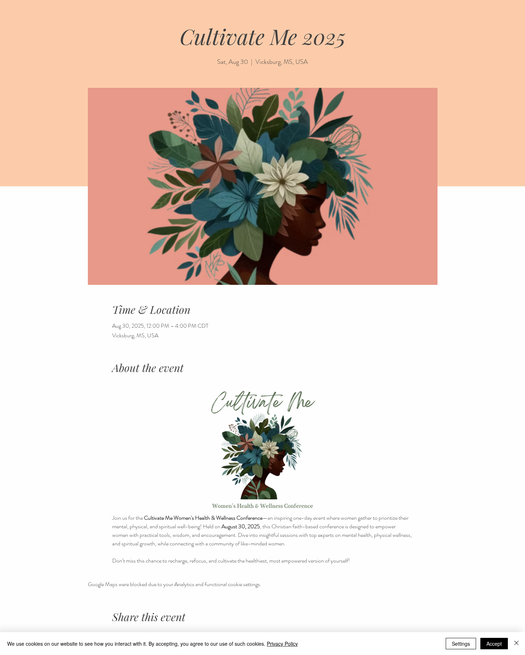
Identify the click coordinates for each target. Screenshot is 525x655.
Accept (494, 643)
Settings (461, 643)
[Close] (516, 643)
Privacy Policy (282, 643)
